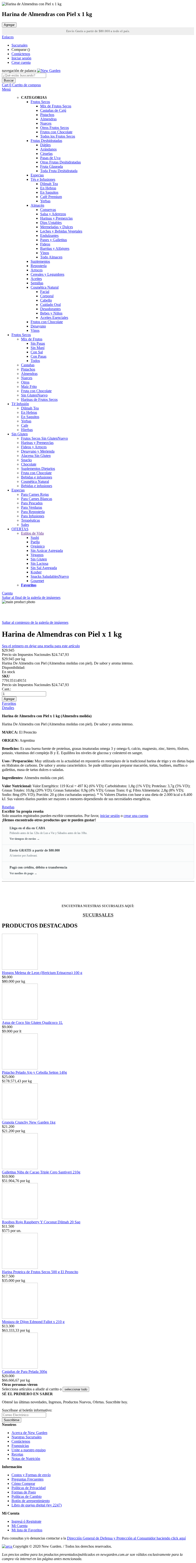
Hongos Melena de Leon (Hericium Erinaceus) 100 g (42, 973)
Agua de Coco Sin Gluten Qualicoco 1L (32, 1023)
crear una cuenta (136, 816)
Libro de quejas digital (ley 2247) (36, 1505)
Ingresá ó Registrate (26, 1521)
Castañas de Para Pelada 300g (24, 1372)
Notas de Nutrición (25, 1459)
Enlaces (8, 37)
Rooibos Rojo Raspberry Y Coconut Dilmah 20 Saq (41, 1222)
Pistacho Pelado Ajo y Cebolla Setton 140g (34, 1072)
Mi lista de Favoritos (26, 1530)
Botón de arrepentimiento (30, 1501)
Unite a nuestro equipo (28, 1450)
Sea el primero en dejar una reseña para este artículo (41, 646)
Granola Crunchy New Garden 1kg (28, 1122)
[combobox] (24, 75)
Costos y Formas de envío (31, 1475)
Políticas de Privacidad (28, 1488)
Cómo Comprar (23, 1483)
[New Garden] (48, 71)
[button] (76, 1389)
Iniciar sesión (21, 58)
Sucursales (19, 45)
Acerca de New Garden (29, 1433)
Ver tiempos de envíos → (25, 838)
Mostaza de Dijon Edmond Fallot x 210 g (33, 1322)
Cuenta (7, 593)
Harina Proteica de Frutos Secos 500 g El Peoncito (40, 1272)
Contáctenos (20, 54)
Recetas (17, 1454)
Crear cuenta (21, 62)
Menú (6, 89)
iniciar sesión (110, 816)
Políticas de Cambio (26, 1496)
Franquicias (20, 1446)
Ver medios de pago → (23, 873)
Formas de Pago (23, 1492)
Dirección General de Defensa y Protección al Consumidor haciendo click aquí (126, 1538)
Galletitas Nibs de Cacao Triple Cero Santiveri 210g (41, 1172)
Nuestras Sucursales (26, 1437)
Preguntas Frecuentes (27, 1479)
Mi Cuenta (19, 1526)
